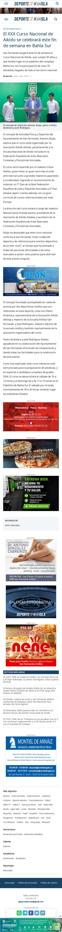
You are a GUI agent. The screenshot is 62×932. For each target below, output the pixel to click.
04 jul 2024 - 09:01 (23, 76)
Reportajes (8, 865)
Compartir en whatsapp (19, 912)
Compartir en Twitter (36, 912)
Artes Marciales (12, 525)
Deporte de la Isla (31, 18)
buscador (56, 19)
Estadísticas (8, 853)
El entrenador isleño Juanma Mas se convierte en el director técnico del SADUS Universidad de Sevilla (28, 711)
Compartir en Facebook (30, 912)
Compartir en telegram (25, 912)
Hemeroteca (9, 829)
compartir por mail (42, 912)
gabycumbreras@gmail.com (30, 901)
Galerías (7, 841)
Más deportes (10, 791)
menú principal (6, 19)
